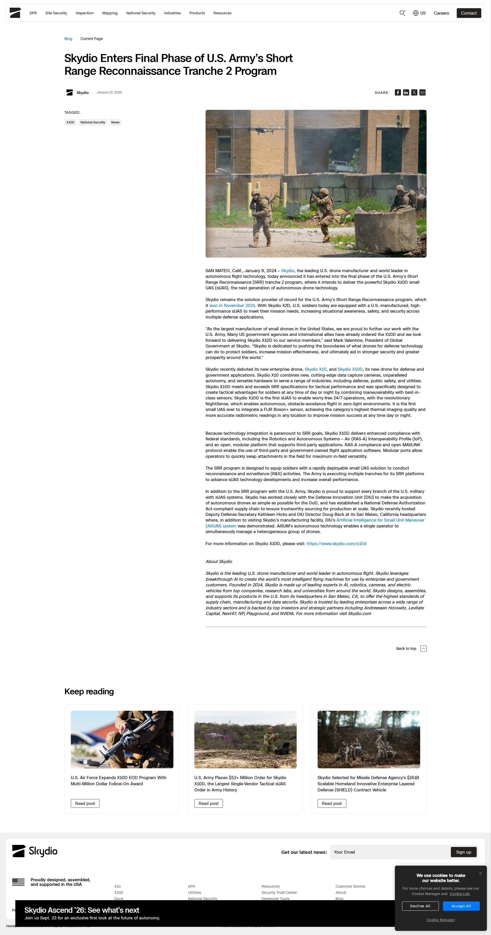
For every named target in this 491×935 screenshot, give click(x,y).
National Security (140, 13)
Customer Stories (350, 886)
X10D (118, 892)
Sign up (463, 852)
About (341, 892)
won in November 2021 (232, 305)
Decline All (420, 906)
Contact (469, 13)
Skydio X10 (316, 369)
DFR (33, 13)
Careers (441, 13)
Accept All (461, 906)
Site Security (56, 13)
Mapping (110, 13)
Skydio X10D (350, 369)
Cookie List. (460, 893)
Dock (118, 898)
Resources (222, 13)
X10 (117, 886)
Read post (85, 803)
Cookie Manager (441, 920)
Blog (68, 38)
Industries (172, 13)
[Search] (403, 13)
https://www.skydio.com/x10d (336, 543)
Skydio (287, 270)
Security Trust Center (279, 892)
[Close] (480, 873)
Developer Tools (275, 898)
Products (197, 13)
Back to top (406, 648)
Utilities (194, 892)
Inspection (85, 13)
